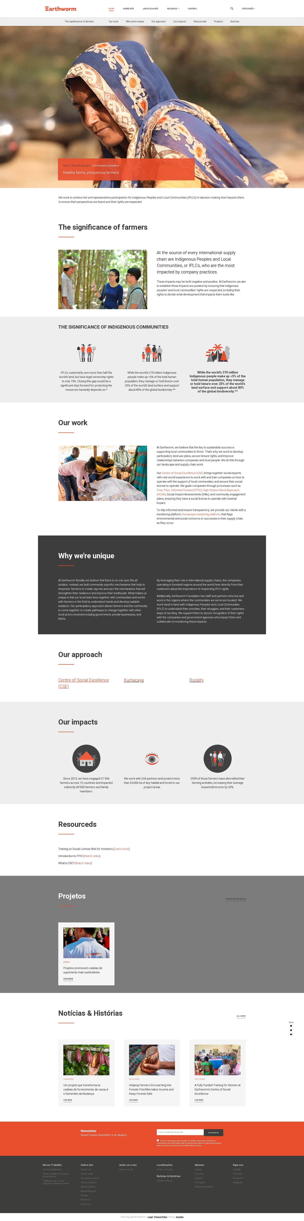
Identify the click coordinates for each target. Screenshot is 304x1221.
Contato (192, 8)
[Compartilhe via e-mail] (291, 1034)
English (198, 1169)
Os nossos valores (90, 1178)
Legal (150, 1217)
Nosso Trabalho (52, 1165)
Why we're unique (135, 21)
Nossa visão (87, 1173)
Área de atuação (80, 166)
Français (199, 1173)
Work (113, 8)
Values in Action (89, 1182)
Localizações (165, 1165)
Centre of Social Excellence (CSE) (182, 473)
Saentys (180, 1217)
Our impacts (179, 21)
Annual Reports (88, 1191)
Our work (113, 21)
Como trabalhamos (52, 1169)
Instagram (238, 1182)
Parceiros (86, 1204)
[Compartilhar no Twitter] (291, 1030)
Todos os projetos (235, 899)
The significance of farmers (79, 21)
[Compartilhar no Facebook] (291, 1026)
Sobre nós (128, 8)
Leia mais (68, 978)
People (84, 1195)
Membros (85, 1199)
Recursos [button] (172, 8)
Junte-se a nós (150, 8)
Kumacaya (134, 680)
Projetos (218, 21)
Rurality (197, 680)
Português (247, 8)
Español (199, 1178)
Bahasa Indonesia (204, 1186)
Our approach (159, 21)
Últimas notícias (164, 1180)
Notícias (235, 21)
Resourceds (200, 21)
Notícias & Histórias (168, 1176)
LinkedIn (237, 1169)
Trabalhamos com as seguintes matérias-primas (56, 1182)
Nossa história (88, 1186)
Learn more (121, 849)
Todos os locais (165, 1169)
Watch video (91, 856)
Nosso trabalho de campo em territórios (56, 1175)
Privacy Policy (160, 1217)
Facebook (238, 1178)
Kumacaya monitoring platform (201, 514)
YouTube (237, 1173)
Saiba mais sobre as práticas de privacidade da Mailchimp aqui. (179, 1145)
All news (241, 1016)
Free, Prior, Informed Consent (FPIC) (179, 490)
